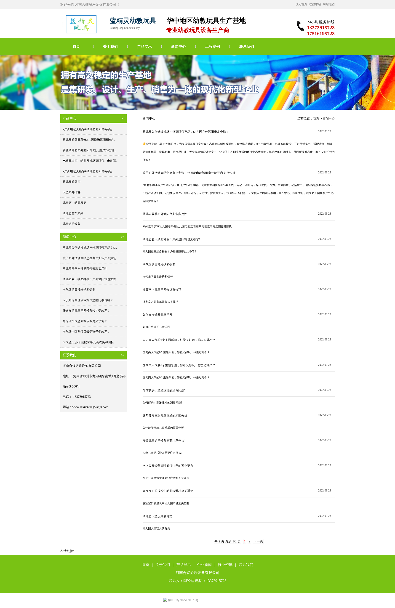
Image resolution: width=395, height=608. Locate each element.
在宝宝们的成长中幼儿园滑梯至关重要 (168, 491)
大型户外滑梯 (71, 192)
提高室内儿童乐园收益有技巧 (162, 289)
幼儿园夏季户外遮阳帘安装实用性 (85, 268)
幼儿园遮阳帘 (71, 181)
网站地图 (329, 4)
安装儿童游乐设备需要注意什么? (164, 440)
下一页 (258, 541)
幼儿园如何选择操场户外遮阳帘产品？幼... (90, 247)
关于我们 (110, 46)
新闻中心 (178, 46)
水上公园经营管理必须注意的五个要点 (168, 465)
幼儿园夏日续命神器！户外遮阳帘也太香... (90, 279)
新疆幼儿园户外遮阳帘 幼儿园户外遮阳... (89, 150)
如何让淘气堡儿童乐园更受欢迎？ (85, 321)
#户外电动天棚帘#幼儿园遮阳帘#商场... (88, 129)
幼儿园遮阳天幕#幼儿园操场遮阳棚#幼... (89, 139)
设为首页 (301, 4)
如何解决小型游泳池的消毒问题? (164, 390)
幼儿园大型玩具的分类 (157, 516)
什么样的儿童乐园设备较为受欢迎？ (86, 310)
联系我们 (246, 46)
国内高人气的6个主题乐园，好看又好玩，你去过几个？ (179, 340)
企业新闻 (204, 565)
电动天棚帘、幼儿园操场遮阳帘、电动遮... (90, 160)
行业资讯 (225, 565)
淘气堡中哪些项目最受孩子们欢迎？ (86, 331)
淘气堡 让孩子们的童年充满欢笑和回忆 (88, 342)
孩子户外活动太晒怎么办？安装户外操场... (90, 258)
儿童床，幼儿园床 (74, 202)
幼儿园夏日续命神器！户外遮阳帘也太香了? (171, 239)
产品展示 (144, 46)
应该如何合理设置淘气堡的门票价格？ (88, 300)
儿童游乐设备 (71, 224)
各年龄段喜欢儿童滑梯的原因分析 (165, 415)
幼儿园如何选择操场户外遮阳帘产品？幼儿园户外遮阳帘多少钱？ (186, 131)
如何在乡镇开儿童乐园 (157, 314)
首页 (76, 46)
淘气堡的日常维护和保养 (79, 289)
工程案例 (212, 46)
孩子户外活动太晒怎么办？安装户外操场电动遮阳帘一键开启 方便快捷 (189, 173)
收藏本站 (315, 4)
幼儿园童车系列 (73, 213)
